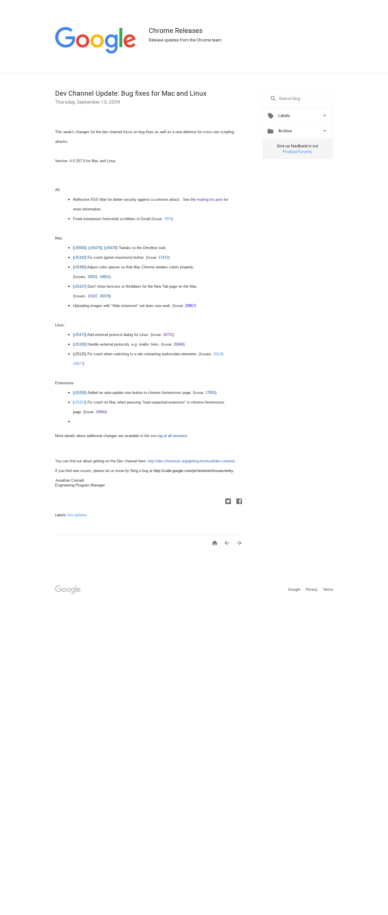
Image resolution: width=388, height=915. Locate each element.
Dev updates (77, 515)
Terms (328, 589)
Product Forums (297, 151)
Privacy (312, 589)
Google (294, 589)
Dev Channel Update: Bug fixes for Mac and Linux (130, 93)
